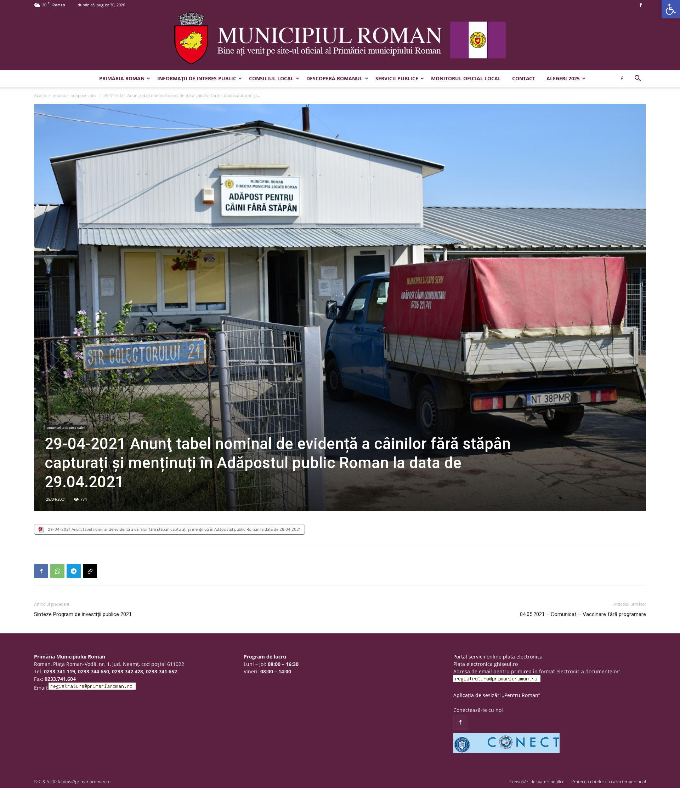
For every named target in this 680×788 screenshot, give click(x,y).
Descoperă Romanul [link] (334, 78)
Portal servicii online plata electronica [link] (498, 656)
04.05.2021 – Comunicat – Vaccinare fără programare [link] (583, 614)
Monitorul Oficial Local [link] (466, 78)
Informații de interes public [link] (196, 78)
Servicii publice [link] (396, 78)
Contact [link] (523, 78)
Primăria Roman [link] (121, 78)
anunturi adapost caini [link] (75, 95)
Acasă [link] (40, 95)
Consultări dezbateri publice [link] (537, 781)
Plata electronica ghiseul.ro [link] (485, 664)
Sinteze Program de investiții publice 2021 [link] (83, 614)
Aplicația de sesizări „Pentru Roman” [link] (496, 695)
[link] (671, 9)
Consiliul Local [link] (271, 78)
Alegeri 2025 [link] (563, 78)
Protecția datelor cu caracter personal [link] (608, 781)
